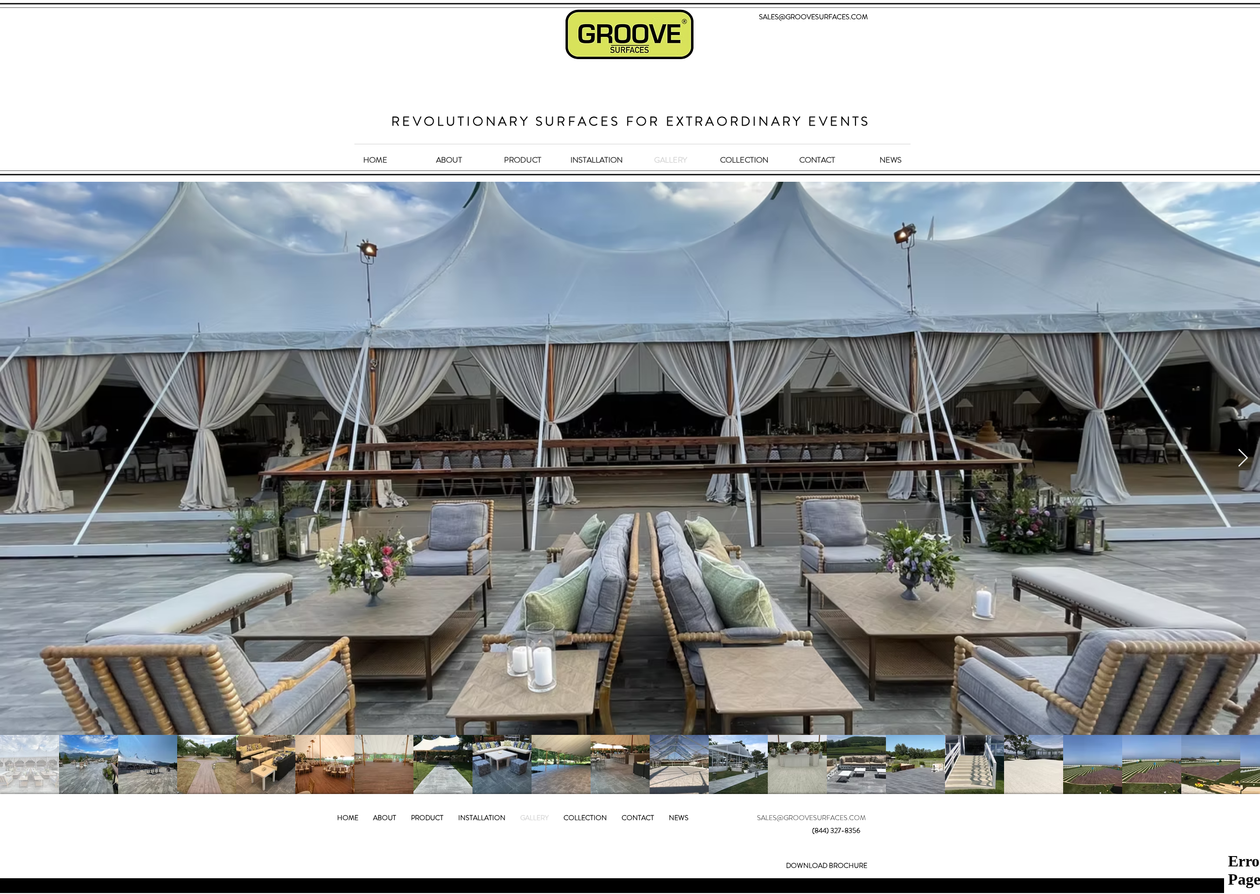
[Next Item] (1243, 458)
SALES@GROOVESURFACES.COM (811, 17)
